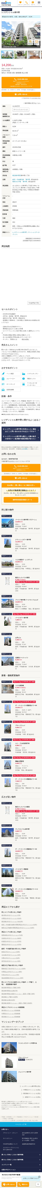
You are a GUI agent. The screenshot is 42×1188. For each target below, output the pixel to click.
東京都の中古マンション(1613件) (12, 921)
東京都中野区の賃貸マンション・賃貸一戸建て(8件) (18, 994)
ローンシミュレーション (21, 109)
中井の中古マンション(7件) (10, 975)
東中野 (28, 179)
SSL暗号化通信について (10, 1144)
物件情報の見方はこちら (32, 103)
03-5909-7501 (36, 98)
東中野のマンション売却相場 (11, 1010)
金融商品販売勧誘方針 (28, 1144)
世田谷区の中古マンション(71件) (12, 935)
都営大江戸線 (16, 181)
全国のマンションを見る (32, 1097)
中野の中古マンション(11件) (11, 958)
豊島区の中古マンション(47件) (11, 944)
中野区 (19, 175)
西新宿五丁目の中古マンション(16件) (14, 968)
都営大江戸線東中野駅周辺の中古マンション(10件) (18, 928)
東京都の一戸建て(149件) (10, 997)
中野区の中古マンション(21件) (11, 918)
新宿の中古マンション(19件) (11, 952)
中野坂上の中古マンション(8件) (12, 972)
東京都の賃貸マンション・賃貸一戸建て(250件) (17, 1003)
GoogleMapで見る (34, 303)
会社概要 (24, 449)
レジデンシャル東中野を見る (31, 1086)
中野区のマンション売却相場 (11, 1013)
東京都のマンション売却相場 (11, 1016)
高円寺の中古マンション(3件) (11, 961)
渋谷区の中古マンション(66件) (11, 938)
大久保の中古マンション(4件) (11, 955)
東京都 (14, 175)
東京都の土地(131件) (8, 1000)
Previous (3, 33)
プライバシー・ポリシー (10, 1133)
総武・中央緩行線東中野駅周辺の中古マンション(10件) (19, 924)
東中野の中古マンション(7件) (11, 915)
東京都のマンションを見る (31, 1093)
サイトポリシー (7, 1138)
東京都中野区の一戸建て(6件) (11, 987)
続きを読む (25, 339)
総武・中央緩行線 (18, 179)
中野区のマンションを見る (31, 1090)
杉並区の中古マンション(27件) (11, 941)
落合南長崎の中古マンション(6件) (12, 978)
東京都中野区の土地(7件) (10, 990)
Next (38, 33)
